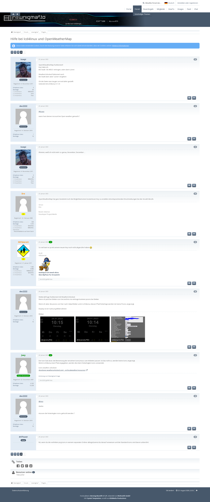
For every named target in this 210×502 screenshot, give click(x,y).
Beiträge (16, 89)
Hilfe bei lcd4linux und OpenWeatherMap (41, 39)
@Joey (41, 401)
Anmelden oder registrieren (187, 3)
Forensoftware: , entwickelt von (105, 496)
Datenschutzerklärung (20, 490)
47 (195, 355)
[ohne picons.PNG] (93, 329)
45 (195, 242)
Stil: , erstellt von (105, 498)
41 (195, 59)
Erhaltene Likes (18, 87)
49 (195, 437)
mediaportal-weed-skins (49, 272)
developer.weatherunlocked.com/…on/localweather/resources (62, 370)
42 (195, 106)
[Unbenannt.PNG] (128, 329)
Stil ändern (170, 490)
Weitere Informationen (120, 46)
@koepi (41, 111)
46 (195, 291)
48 (195, 396)
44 (195, 193)
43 (195, 147)
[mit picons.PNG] (57, 329)
